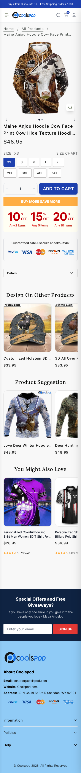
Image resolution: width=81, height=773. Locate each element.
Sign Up (65, 629)
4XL (40, 173)
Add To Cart (58, 188)
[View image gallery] (70, 107)
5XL (55, 173)
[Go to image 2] (42, 119)
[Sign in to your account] (74, 15)
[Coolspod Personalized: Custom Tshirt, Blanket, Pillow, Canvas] (24, 15)
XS (9, 162)
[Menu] (6, 15)
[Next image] (74, 120)
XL (58, 162)
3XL (25, 173)
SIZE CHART (67, 153)
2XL (10, 173)
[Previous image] (6, 120)
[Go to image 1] (39, 120)
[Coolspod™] (25, 658)
